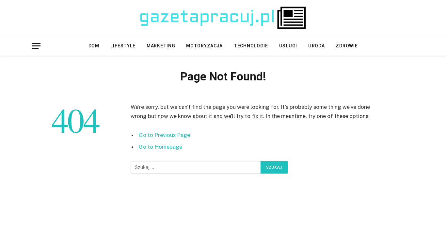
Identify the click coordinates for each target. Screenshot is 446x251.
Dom (93, 45)
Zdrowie (347, 45)
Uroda (316, 45)
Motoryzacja (204, 45)
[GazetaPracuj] (223, 18)
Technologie (251, 45)
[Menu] (36, 46)
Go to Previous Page (164, 135)
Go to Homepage (160, 146)
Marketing (161, 45)
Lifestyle (122, 45)
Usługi (288, 45)
